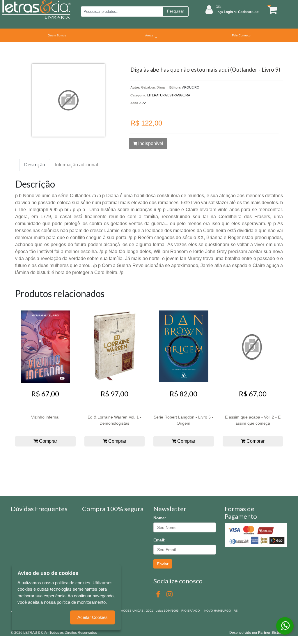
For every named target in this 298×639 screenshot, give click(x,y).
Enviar (162, 564)
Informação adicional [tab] (76, 164)
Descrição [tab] (34, 164)
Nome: (159, 518)
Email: (159, 540)
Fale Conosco (241, 35)
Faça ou (237, 12)
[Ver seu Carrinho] (271, 10)
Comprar (47, 441)
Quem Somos (57, 35)
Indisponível (150, 143)
